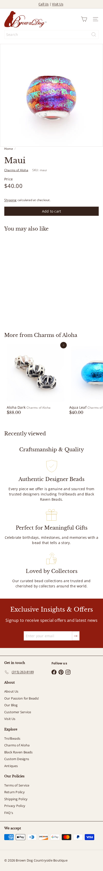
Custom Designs (16, 759)
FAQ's (8, 812)
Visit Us (57, 4)
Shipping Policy (16, 799)
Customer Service (17, 712)
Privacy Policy (14, 805)
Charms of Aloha (55, 335)
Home (8, 149)
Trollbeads (12, 738)
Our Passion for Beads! (21, 698)
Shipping (10, 200)
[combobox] (51, 34)
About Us (11, 691)
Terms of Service (16, 785)
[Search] (94, 34)
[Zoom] (95, 139)
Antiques (11, 766)
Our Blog (11, 705)
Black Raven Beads (18, 752)
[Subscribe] (76, 635)
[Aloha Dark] (35, 379)
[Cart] (84, 19)
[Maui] (35, 279)
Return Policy (14, 792)
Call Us (43, 4)
